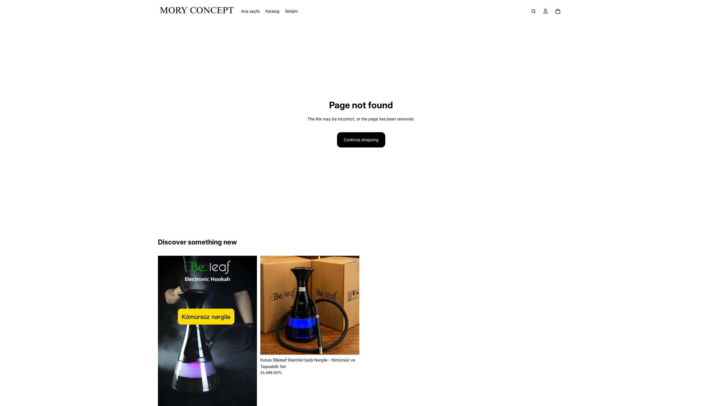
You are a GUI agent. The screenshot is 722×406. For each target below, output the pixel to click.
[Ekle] (350, 346)
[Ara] (533, 11)
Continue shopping (361, 139)
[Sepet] (558, 11)
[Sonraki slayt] (248, 343)
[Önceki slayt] (166, 343)
